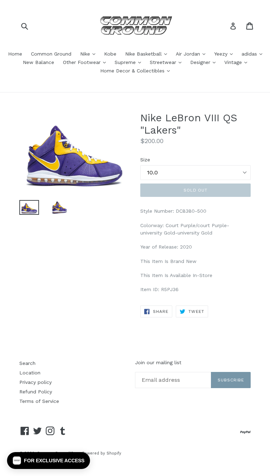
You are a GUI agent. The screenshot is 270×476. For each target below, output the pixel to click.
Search (27, 363)
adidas (254, 54)
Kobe (110, 54)
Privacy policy (35, 382)
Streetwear (167, 62)
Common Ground (51, 54)
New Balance (38, 62)
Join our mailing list (158, 362)
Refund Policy (35, 391)
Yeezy (225, 54)
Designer (204, 62)
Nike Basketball (148, 54)
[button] (48, 460)
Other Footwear (86, 62)
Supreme (129, 62)
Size (145, 159)
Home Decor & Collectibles (136, 70)
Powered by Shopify (101, 453)
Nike (89, 54)
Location (29, 372)
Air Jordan (192, 54)
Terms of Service (39, 401)
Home (15, 54)
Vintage (237, 62)
